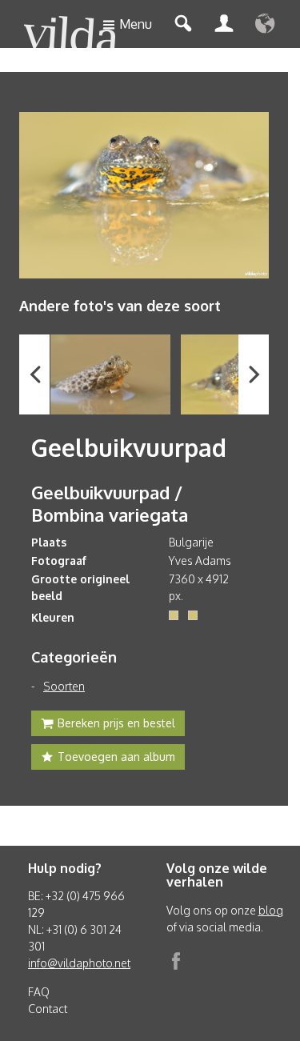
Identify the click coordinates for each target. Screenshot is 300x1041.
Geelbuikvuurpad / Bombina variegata (109, 503)
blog (270, 910)
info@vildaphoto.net (79, 963)
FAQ (39, 992)
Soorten (64, 686)
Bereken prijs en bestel (116, 723)
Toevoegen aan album (116, 756)
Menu (135, 24)
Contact (47, 1008)
